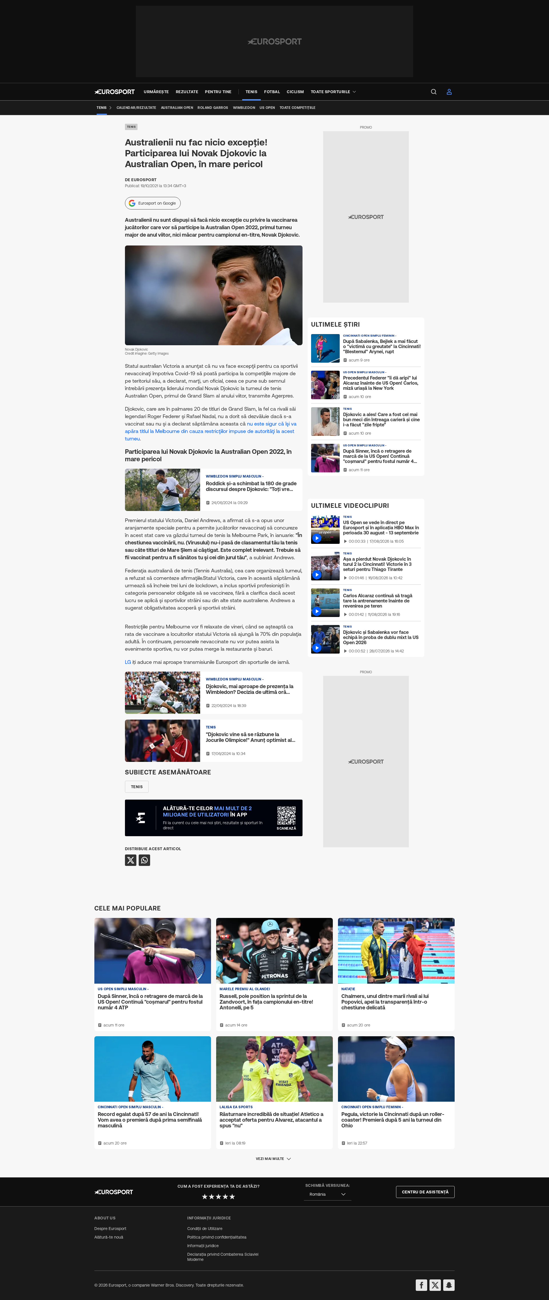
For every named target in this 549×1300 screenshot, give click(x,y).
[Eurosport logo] (114, 91)
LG (128, 662)
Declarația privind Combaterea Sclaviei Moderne (222, 1257)
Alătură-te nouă (108, 1237)
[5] (232, 1196)
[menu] (433, 91)
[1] (204, 1196)
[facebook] (421, 1285)
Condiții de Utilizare (204, 1228)
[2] (211, 1196)
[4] (225, 1196)
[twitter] (435, 1285)
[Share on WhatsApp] (144, 860)
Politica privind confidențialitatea (216, 1237)
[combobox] (327, 1194)
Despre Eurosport (110, 1228)
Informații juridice (203, 1245)
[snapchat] (449, 1285)
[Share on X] (130, 860)
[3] (218, 1196)
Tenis (131, 126)
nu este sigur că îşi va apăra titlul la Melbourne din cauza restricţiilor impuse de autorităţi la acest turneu (211, 431)
